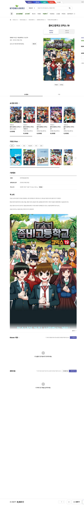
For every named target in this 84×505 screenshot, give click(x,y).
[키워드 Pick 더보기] (75, 158)
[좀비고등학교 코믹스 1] (16, 119)
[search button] (70, 8)
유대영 (11, 37)
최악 (36, 146)
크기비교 (61, 84)
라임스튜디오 (20, 37)
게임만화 (30, 146)
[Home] (10, 19)
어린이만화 (31, 19)
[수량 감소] (60, 502)
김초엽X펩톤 (19, 14)
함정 (41, 146)
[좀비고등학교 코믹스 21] (56, 120)
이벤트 (39, 14)
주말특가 (45, 14)
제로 (24, 146)
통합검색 (31, 8)
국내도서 (14, 19)
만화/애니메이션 (40, 19)
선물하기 (77, 502)
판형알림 (40, 187)
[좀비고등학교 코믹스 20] (69, 120)
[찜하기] (69, 502)
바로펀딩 (52, 14)
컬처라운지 (70, 14)
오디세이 (27, 14)
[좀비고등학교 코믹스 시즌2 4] (29, 120)
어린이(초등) (22, 19)
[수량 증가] (63, 502)
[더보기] (74, 14)
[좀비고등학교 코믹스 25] (43, 120)
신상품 (58, 14)
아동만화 (18, 146)
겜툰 (11, 40)
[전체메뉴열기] (11, 13)
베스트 (34, 14)
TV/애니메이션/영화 (51, 19)
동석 (12, 146)
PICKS (63, 14)
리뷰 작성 (74, 337)
